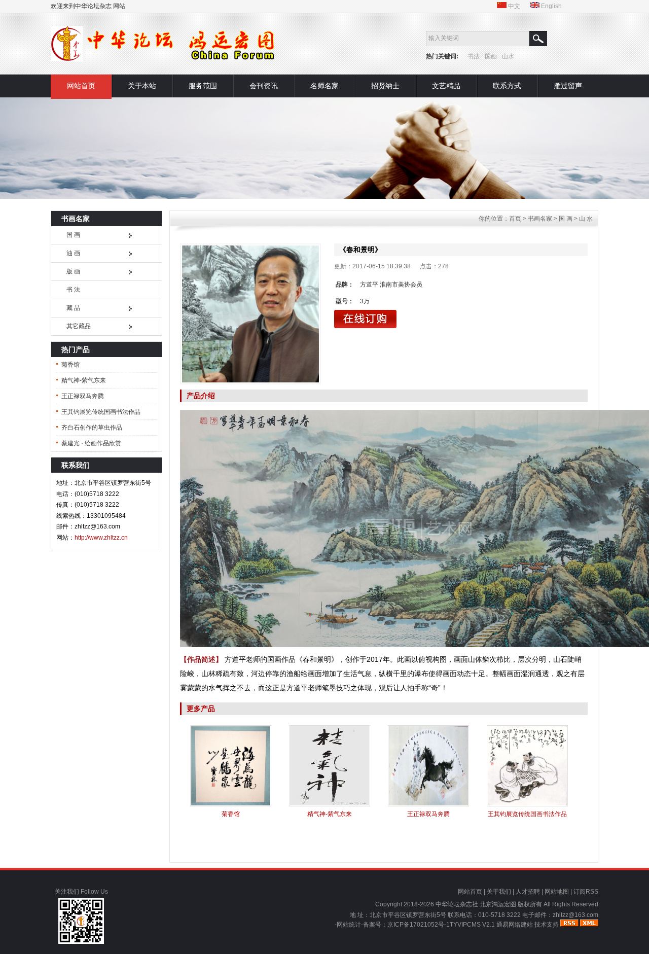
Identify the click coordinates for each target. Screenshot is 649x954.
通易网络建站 (514, 924)
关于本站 (142, 86)
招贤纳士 (385, 86)
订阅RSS (585, 891)
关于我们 (499, 891)
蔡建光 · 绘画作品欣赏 (91, 443)
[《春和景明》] (250, 313)
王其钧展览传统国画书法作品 (100, 411)
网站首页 (81, 86)
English (550, 6)
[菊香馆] (230, 804)
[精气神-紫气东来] (329, 804)
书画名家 (540, 218)
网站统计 (349, 924)
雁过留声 (568, 86)
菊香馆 (70, 364)
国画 (491, 56)
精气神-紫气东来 (83, 380)
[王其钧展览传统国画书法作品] (527, 804)
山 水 (586, 218)
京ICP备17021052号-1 (418, 924)
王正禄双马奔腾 (82, 396)
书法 (473, 56)
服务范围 (203, 86)
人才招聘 (528, 891)
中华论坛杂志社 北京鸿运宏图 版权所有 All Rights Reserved (517, 904)
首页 (515, 218)
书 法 (73, 289)
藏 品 (73, 307)
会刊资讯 (263, 86)
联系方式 (507, 86)
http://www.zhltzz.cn (101, 537)
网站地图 (557, 891)
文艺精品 (446, 86)
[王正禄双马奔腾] (428, 804)
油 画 (73, 253)
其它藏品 (78, 326)
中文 (513, 6)
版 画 (73, 271)
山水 (508, 56)
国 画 (73, 234)
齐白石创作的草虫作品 (91, 427)
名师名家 (324, 86)
